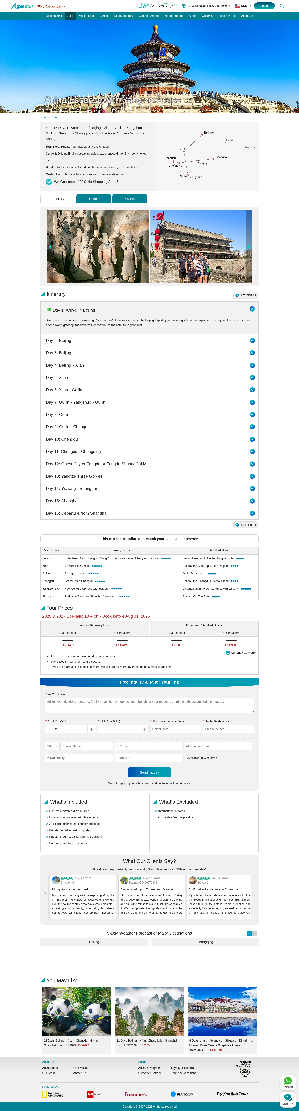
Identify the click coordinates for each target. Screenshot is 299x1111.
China (54, 117)
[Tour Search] (282, 5)
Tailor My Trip (227, 15)
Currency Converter (244, 652)
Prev (50, 246)
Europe (104, 15)
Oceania (207, 15)
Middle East (86, 15)
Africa (192, 15)
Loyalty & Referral (182, 1068)
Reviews (129, 199)
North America (174, 15)
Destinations (54, 15)
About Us (247, 15)
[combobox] (175, 729)
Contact (264, 5)
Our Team (48, 1073)
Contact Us (79, 1073)
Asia (70, 15)
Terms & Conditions (183, 1073)
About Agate (50, 1068)
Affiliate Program (149, 1068)
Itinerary (58, 199)
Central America (149, 15)
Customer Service (150, 1073)
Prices (94, 199)
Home (44, 117)
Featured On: (50, 1086)
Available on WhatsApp (201, 758)
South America (123, 15)
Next (249, 246)
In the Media (80, 1068)
